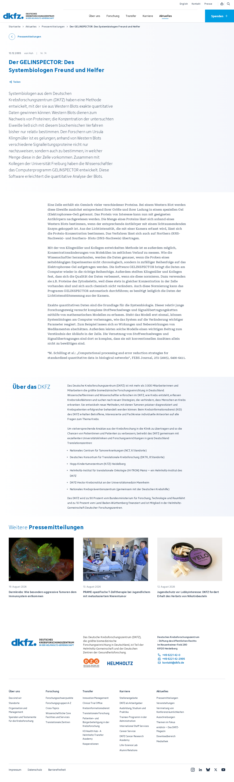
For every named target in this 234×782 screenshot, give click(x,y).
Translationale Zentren (58, 722)
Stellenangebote (129, 698)
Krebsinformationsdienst (96, 708)
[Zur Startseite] (29, 16)
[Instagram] (193, 770)
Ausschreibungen (165, 717)
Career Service (128, 731)
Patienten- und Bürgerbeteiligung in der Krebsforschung (96, 722)
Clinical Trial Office (93, 703)
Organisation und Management (18, 710)
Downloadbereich (165, 736)
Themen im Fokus (165, 722)
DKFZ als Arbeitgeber (131, 703)
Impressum (15, 770)
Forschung (52, 691)
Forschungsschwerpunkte (59, 698)
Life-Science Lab (129, 745)
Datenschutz (35, 770)
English (184, 4)
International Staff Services (134, 726)
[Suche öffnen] (228, 3)
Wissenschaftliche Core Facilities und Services (58, 715)
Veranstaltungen (165, 703)
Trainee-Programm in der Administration (133, 719)
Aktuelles (162, 691)
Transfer (88, 691)
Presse (208, 4)
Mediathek (162, 741)
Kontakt (196, 4)
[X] (216, 770)
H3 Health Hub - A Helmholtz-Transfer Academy (93, 735)
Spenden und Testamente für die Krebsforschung (22, 719)
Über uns (14, 691)
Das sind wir (15, 698)
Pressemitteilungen (167, 698)
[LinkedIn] (200, 770)
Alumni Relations (128, 750)
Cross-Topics (52, 708)
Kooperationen (91, 744)
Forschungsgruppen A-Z (58, 703)
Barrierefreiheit (57, 770)
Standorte (14, 703)
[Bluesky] (208, 770)
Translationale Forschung (96, 713)
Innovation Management (96, 698)
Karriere (125, 691)
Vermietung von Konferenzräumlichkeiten (170, 710)
